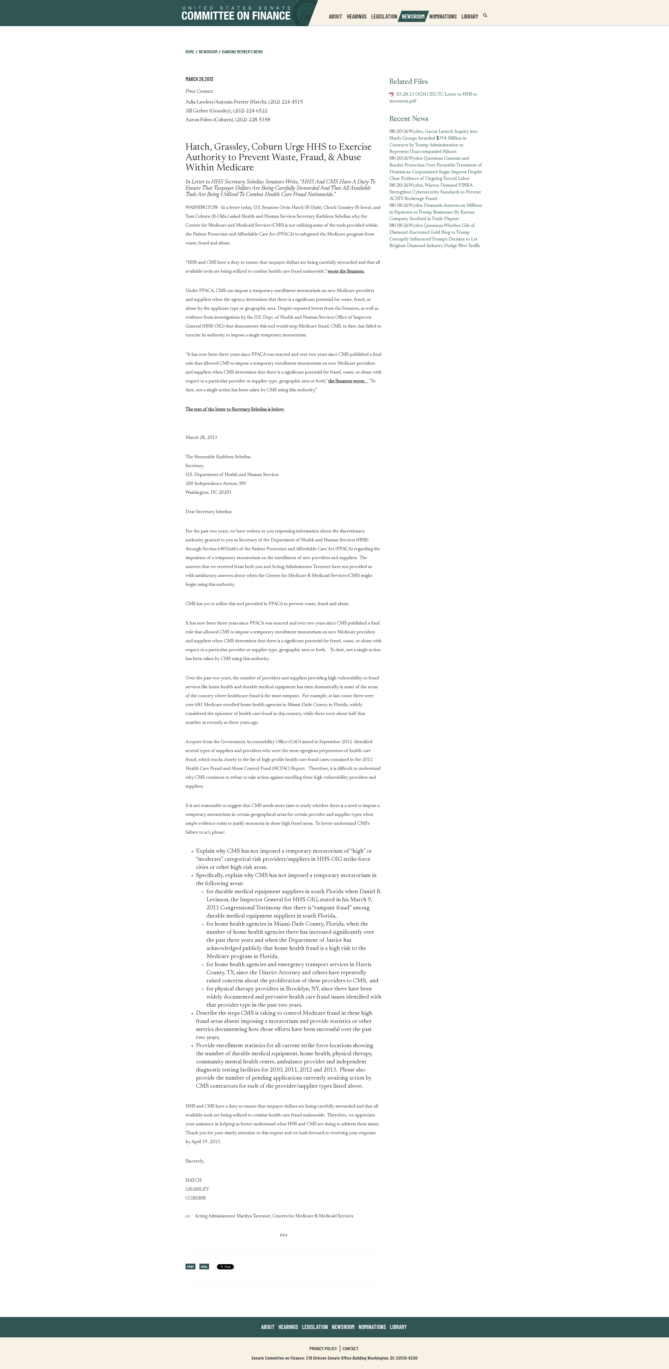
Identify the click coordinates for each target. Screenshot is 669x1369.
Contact (351, 1348)
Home (190, 51)
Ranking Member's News (242, 51)
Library (470, 16)
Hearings (357, 16)
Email (204, 1266)
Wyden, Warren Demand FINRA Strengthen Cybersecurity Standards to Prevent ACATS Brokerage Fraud (435, 192)
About (268, 1326)
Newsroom (343, 1326)
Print (190, 1266)
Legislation (384, 16)
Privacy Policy (323, 1348)
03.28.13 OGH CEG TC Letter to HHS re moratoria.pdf (433, 98)
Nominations (443, 16)
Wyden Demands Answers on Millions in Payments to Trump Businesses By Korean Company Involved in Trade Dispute (435, 212)
